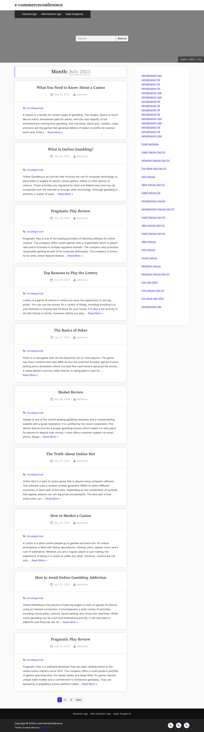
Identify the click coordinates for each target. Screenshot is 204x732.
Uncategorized (35, 108)
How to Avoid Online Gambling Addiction (70, 577)
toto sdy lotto (150, 282)
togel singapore (74, 14)
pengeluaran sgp (152, 75)
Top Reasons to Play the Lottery (71, 273)
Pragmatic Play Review (70, 211)
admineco (82, 94)
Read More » (55, 133)
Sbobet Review (70, 392)
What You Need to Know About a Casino (71, 87)
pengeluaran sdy (152, 306)
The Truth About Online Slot (70, 454)
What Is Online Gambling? (70, 149)
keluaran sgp (29, 14)
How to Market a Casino (70, 515)
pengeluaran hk (151, 79)
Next (78, 699)
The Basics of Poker (70, 330)
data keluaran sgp (51, 14)
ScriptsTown (46, 727)
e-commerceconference (39, 5)
